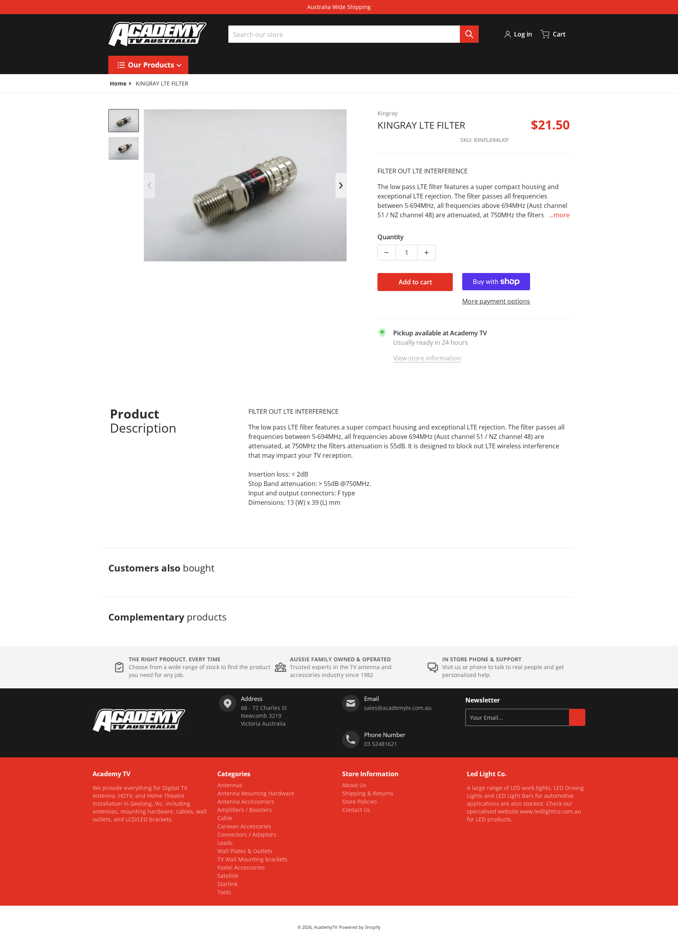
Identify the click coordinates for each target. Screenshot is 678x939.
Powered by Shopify (360, 927)
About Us (354, 785)
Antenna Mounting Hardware (255, 793)
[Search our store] (469, 34)
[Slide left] (149, 185)
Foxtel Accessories (241, 867)
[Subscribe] (577, 717)
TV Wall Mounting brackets (252, 859)
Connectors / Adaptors (246, 834)
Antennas (229, 785)
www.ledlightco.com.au (550, 811)
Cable (224, 818)
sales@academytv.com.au (398, 708)
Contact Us (356, 809)
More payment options (496, 301)
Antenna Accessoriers (245, 801)
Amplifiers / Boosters (244, 809)
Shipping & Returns (368, 793)
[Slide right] (340, 185)
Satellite (228, 875)
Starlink (227, 884)
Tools (224, 892)
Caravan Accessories (244, 826)
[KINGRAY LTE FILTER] (123, 120)
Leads (225, 842)
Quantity (390, 237)
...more (559, 215)
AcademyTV (325, 927)
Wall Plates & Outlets (244, 851)
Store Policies (359, 801)
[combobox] (353, 34)
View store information (427, 358)
